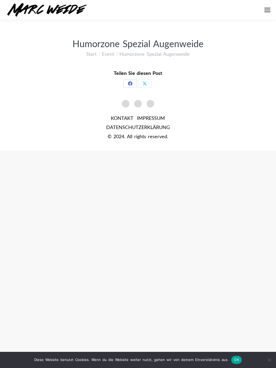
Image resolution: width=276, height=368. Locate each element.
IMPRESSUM (151, 118)
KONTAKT (122, 118)
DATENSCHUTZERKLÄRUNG (138, 127)
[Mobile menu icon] (267, 10)
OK (236, 359)
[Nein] (269, 360)
